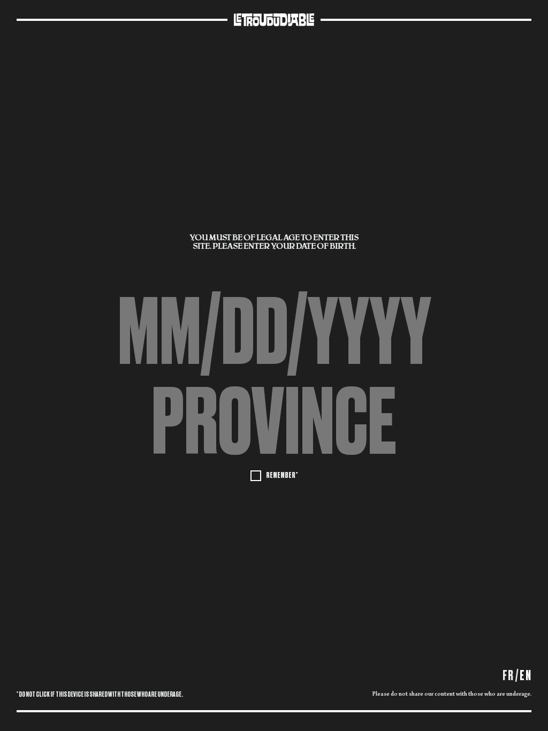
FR (508, 675)
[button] (274, 422)
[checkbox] (274, 474)
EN (525, 675)
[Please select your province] (274, 422)
